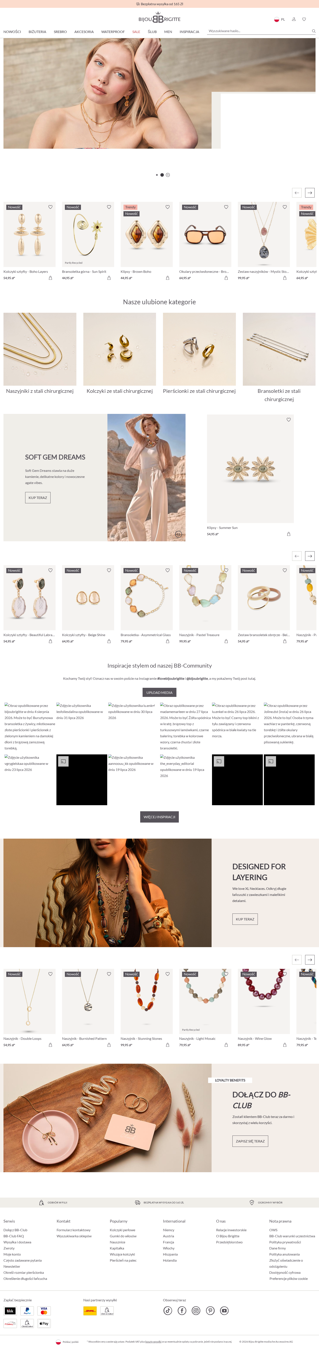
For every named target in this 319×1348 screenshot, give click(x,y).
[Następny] (310, 193)
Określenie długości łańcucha (25, 1278)
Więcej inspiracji (159, 817)
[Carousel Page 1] (157, 175)
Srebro (60, 32)
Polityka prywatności (285, 1242)
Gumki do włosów (123, 1236)
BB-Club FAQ (13, 1236)
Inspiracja (189, 32)
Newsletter (11, 1266)
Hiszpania (170, 1254)
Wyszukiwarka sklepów (74, 1236)
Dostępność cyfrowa (285, 1272)
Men (168, 32)
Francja (168, 1242)
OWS (273, 1230)
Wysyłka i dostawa (17, 1242)
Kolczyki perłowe (122, 1230)
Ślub (152, 32)
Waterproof (113, 32)
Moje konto (12, 1254)
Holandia (170, 1260)
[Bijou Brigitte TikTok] (168, 1310)
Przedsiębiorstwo (229, 1242)
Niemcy (168, 1230)
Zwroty (9, 1248)
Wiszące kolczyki (122, 1254)
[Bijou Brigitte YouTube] (224, 1310)
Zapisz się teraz (250, 1141)
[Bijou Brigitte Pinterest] (210, 1310)
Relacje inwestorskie (231, 1230)
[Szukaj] (314, 31)
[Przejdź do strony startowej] (159, 17)
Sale (136, 32)
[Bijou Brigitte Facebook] (182, 1310)
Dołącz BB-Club (15, 1230)
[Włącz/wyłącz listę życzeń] (50, 207)
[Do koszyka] (50, 278)
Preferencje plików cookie (289, 1279)
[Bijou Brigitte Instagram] (196, 1310)
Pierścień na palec (123, 1260)
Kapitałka (117, 1248)
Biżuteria (37, 32)
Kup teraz (235, 146)
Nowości (12, 32)
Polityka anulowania (284, 1254)
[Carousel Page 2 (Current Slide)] (162, 175)
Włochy (168, 1248)
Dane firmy (277, 1248)
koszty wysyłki (153, 1341)
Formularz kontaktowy (73, 1230)
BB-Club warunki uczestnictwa (292, 1236)
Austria (168, 1236)
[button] (293, 19)
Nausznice (117, 1242)
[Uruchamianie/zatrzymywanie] (178, 534)
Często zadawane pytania (22, 1260)
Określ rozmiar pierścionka (23, 1272)
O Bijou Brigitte (227, 1236)
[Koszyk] (314, 19)
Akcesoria (84, 32)
